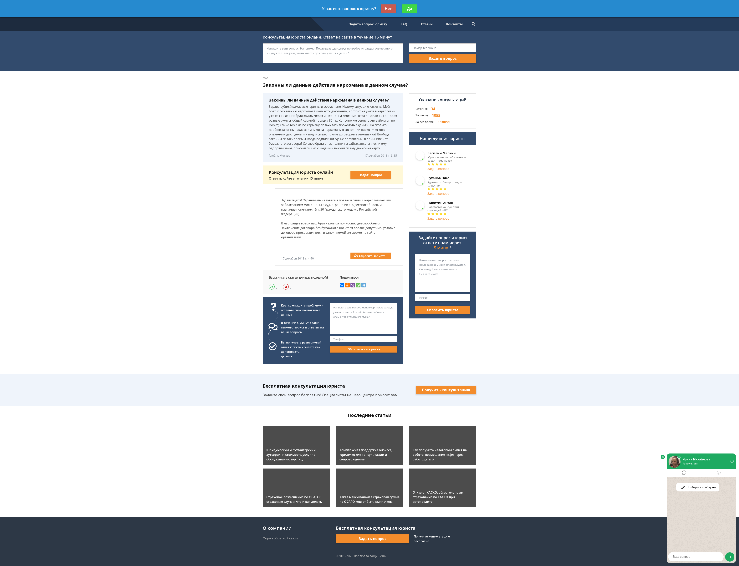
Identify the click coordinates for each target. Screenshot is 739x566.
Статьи (427, 24)
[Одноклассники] (347, 285)
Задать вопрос (443, 58)
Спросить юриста (372, 256)
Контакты (454, 24)
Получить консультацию (446, 389)
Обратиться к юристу (364, 349)
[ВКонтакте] (342, 285)
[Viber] (352, 285)
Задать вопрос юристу (368, 24)
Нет (388, 8)
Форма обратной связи (280, 538)
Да (409, 8)
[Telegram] (363, 285)
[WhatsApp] (358, 285)
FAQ (404, 24)
